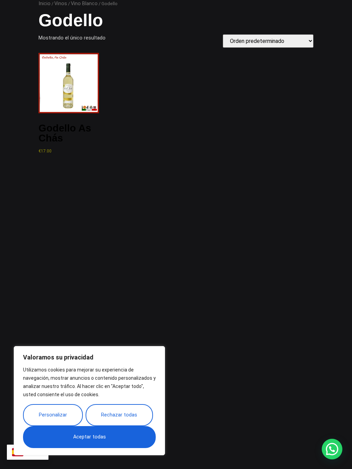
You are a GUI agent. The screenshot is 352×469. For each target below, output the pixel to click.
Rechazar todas (119, 415)
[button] (332, 449)
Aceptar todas (89, 437)
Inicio (44, 4)
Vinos (60, 4)
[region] (89, 400)
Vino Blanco (84, 4)
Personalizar (53, 415)
